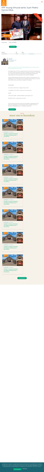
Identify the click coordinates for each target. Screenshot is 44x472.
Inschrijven (22, 467)
